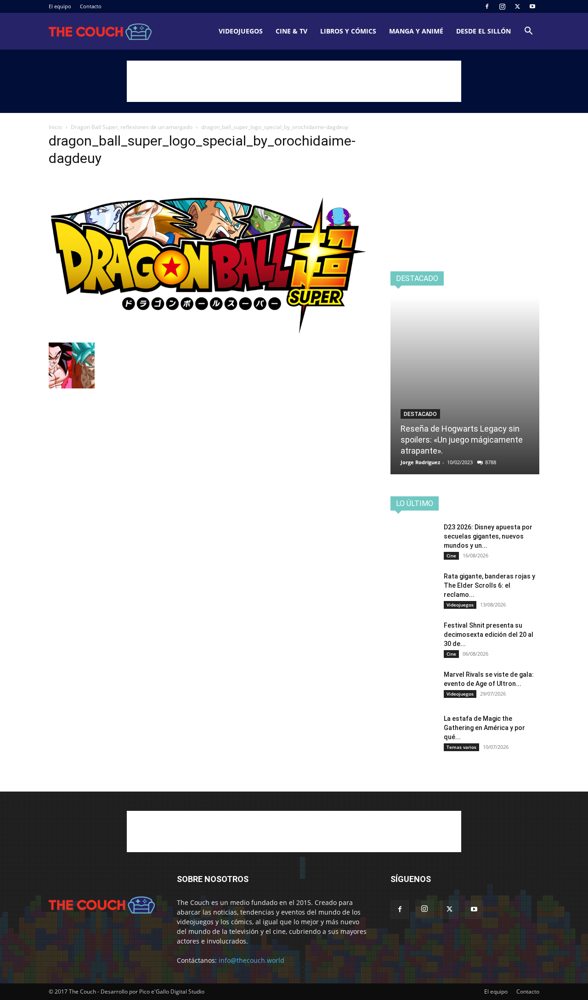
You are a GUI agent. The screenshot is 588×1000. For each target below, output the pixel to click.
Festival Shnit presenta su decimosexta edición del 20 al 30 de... (488, 634)
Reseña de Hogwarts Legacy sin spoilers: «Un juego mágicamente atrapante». (462, 439)
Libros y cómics (348, 31)
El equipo (60, 6)
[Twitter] (517, 6)
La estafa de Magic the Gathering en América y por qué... (484, 728)
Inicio (55, 127)
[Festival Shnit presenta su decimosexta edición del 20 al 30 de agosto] (413, 637)
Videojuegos (241, 31)
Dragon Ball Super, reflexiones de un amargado (131, 127)
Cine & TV (291, 31)
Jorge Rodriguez (420, 462)
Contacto (91, 6)
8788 (490, 462)
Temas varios (461, 747)
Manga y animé (416, 31)
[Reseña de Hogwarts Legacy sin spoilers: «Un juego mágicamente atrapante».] (464, 386)
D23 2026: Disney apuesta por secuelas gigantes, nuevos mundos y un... (488, 536)
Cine (451, 555)
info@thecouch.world (251, 960)
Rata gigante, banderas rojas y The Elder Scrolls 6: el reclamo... (489, 585)
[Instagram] (502, 6)
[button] (528, 32)
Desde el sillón (483, 31)
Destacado (420, 414)
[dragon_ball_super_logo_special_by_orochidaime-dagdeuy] (208, 333)
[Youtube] (532, 6)
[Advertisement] (294, 81)
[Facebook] (487, 6)
